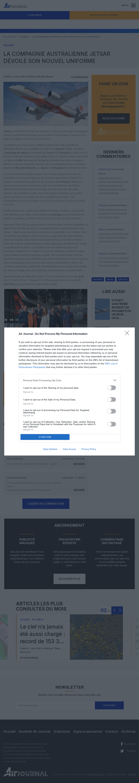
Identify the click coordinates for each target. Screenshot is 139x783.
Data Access (69, 449)
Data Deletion (50, 449)
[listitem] (69, 380)
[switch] (111, 387)
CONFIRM (45, 437)
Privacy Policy (88, 449)
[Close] (128, 334)
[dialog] (69, 391)
